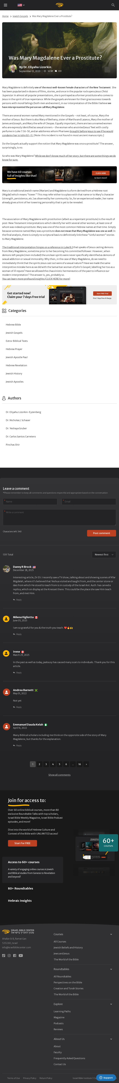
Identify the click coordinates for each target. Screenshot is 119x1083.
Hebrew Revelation (16, 365)
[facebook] (14, 955)
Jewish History (14, 373)
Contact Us (60, 1064)
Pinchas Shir (13, 444)
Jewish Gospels (20, 16)
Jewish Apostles (15, 381)
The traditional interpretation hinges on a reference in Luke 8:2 (37, 247)
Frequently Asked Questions (69, 1058)
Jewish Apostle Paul (17, 357)
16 (79, 764)
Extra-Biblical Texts (17, 340)
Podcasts (59, 1023)
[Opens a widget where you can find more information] (106, 1078)
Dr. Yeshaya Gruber (16, 428)
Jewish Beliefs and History (68, 947)
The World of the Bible (66, 959)
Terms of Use (13, 1078)
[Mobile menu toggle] (5, 5)
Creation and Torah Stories (68, 988)
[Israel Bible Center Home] (59, 5)
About (57, 1046)
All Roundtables (62, 976)
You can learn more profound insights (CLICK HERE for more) (36, 278)
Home (5, 16)
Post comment (101, 533)
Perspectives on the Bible (68, 982)
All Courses (60, 941)
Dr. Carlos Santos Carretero (21, 436)
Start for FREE (22, 843)
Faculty (58, 1052)
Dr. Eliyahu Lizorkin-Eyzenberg (23, 412)
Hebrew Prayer (14, 349)
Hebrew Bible (13, 324)
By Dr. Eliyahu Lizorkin (35, 67)
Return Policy (46, 1078)
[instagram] (9, 955)
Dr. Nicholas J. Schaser (18, 420)
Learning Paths (62, 1011)
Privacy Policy (29, 1078)
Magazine (59, 1017)
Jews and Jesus (62, 953)
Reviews (58, 1029)
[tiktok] (3, 955)
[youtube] (21, 955)
